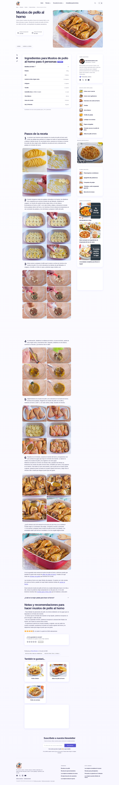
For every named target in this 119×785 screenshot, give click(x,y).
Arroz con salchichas (86, 160)
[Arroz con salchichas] (90, 152)
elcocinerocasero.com (91, 60)
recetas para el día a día (44, 592)
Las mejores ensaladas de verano (69, 773)
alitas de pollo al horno (49, 574)
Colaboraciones (27, 778)
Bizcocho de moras (89, 192)
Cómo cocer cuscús (89, 91)
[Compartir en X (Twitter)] (17, 55)
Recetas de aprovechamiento (68, 771)
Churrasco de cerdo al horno (92, 100)
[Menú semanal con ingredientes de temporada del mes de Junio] (90, 230)
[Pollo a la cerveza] (35, 693)
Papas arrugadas (88, 124)
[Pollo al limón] (35, 672)
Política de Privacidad (58, 751)
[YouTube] (88, 80)
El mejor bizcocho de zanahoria (68, 776)
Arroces (82, 145)
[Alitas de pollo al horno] (58, 672)
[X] (19, 775)
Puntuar (41, 641)
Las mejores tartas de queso (68, 778)
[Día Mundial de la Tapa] (90, 211)
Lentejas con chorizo (89, 119)
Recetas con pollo (65, 768)
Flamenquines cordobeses (91, 173)
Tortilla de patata (88, 115)
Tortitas (86, 105)
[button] (95, 3)
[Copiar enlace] (17, 61)
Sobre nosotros (19, 778)
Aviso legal (52, 781)
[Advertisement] (47, 716)
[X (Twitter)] (83, 80)
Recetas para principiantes (91, 771)
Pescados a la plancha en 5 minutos (94, 773)
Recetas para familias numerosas (33, 653)
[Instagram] (85, 80)
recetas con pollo (35, 576)
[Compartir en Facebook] (17, 58)
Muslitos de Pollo (29, 66)
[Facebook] (80, 80)
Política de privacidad (46, 781)
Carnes (19, 46)
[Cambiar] (60, 62)
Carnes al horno (27, 46)
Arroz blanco (87, 110)
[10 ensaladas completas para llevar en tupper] (90, 252)
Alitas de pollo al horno (90, 133)
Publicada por (31, 651)
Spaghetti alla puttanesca (91, 177)
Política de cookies (37, 781)
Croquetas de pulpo (89, 182)
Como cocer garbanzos (90, 96)
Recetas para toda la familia (52, 653)
